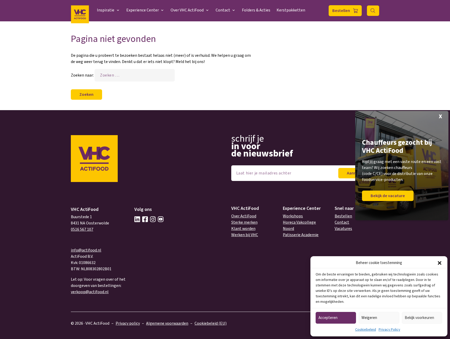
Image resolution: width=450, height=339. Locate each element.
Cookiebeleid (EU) (211, 323)
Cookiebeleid (365, 329)
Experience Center (142, 10)
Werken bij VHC (244, 235)
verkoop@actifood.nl (90, 292)
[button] (439, 263)
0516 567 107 (82, 229)
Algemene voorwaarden (167, 323)
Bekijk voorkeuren (419, 318)
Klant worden (243, 228)
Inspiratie (105, 10)
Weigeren (369, 318)
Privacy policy (128, 323)
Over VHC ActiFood (187, 10)
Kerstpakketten (291, 10)
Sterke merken (244, 222)
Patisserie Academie (300, 235)
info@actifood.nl (86, 250)
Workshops (293, 216)
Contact (223, 10)
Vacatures (343, 228)
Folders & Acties (256, 10)
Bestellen (341, 11)
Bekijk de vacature (388, 196)
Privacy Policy (389, 329)
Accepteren (328, 318)
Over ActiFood (243, 216)
